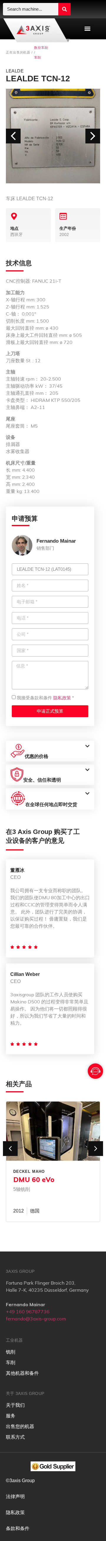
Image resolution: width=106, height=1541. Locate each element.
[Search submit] (64, 9)
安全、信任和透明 (42, 780)
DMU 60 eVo (33, 1179)
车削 (37, 57)
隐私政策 (62, 698)
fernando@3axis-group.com (36, 1319)
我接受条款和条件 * (45, 697)
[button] (87, 28)
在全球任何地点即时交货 (51, 804)
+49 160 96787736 (27, 1311)
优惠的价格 (36, 756)
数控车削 (41, 48)
